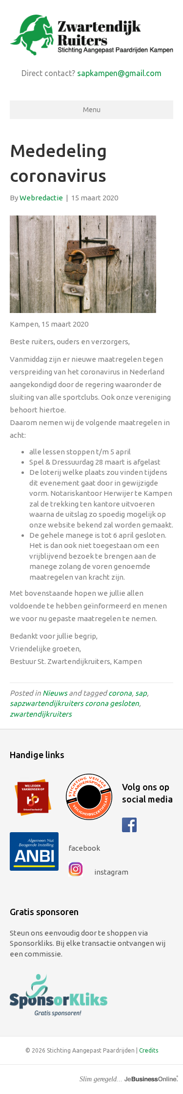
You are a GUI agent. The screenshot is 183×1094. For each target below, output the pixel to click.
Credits (148, 1050)
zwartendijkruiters (41, 714)
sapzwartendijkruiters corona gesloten (74, 703)
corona (120, 693)
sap (141, 693)
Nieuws (54, 693)
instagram (110, 872)
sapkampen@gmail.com (119, 73)
